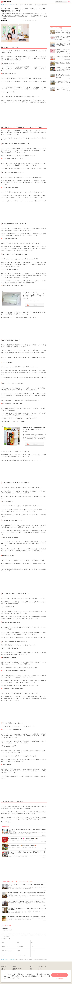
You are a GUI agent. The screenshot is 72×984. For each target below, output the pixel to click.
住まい (40, 969)
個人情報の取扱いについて (17, 968)
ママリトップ (3, 966)
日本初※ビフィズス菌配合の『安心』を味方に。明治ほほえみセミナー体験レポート (26, 852)
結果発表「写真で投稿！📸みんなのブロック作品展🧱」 (22, 845)
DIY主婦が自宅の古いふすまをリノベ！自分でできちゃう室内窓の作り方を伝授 (26, 893)
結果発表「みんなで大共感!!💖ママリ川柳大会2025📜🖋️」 (23, 838)
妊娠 (31, 968)
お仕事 (40, 968)
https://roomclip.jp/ (7, 930)
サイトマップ (3, 968)
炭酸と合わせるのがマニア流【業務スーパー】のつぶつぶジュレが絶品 (62, 63)
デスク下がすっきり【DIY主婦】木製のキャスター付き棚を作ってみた (26, 901)
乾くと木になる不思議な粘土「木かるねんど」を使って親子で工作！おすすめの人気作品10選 (62, 44)
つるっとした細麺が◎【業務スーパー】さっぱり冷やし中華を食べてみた (62, 82)
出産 (31, 969)
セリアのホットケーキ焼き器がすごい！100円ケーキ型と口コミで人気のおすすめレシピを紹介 (62, 69)
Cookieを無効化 (59, 978)
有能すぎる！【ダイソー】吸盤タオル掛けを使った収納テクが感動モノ (62, 31)
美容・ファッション (42, 966)
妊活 (31, 966)
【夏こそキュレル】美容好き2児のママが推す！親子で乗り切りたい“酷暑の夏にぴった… (26, 830)
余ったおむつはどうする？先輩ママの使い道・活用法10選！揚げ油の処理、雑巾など (62, 38)
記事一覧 (3, 969)
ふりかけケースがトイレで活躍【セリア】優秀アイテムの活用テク (62, 88)
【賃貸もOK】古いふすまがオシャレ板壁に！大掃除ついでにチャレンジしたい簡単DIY (27, 908)
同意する (59, 975)
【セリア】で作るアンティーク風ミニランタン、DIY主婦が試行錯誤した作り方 (26, 885)
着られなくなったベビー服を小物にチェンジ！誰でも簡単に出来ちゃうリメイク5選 (62, 51)
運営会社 (14, 966)
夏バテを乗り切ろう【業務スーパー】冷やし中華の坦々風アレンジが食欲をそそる (62, 76)
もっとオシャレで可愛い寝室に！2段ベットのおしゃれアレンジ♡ (62, 57)
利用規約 (14, 969)
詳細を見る (36, 305)
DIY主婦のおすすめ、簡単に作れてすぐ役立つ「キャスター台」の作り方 (26, 916)
